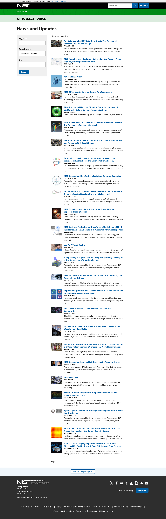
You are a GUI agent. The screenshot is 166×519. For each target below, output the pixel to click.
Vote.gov (110, 511)
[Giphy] (136, 483)
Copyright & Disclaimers (64, 506)
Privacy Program (47, 506)
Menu (145, 5)
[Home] (23, 5)
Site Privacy (25, 506)
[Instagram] (126, 483)
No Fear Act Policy (99, 506)
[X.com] (111, 483)
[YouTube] (131, 483)
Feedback (142, 490)
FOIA (109, 506)
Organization (25, 49)
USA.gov (102, 511)
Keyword (23, 39)
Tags (21, 60)
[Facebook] (116, 483)
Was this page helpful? (83, 471)
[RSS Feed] (141, 483)
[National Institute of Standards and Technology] (33, 482)
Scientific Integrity (137, 506)
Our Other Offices (41, 497)
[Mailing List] (146, 483)
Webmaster (21, 497)
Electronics (22, 12)
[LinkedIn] (121, 483)
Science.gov (93, 511)
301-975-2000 (21, 494)
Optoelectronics (31, 19)
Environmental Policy (120, 506)
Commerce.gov (81, 511)
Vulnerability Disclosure (82, 506)
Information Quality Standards (63, 511)
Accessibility (35, 506)
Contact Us (31, 497)
